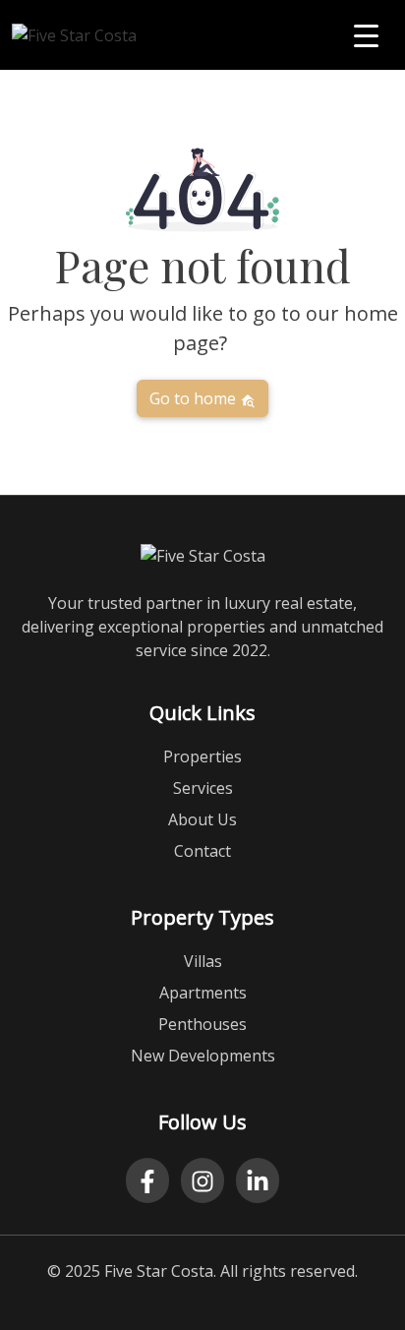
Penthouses (202, 1024)
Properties (202, 756)
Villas (203, 961)
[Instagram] (202, 1180)
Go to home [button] (194, 398)
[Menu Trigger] (366, 35)
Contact (202, 851)
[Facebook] (147, 1180)
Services (203, 788)
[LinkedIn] (257, 1180)
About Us (202, 819)
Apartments (203, 992)
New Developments (203, 1055)
